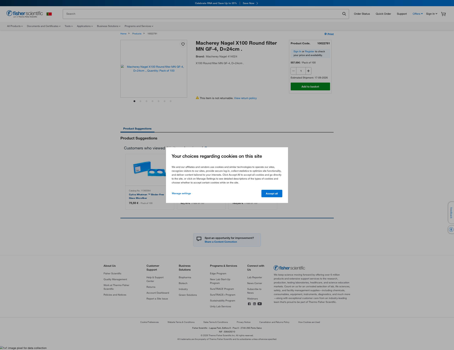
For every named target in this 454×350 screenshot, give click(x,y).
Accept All (272, 193)
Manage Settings (181, 193)
